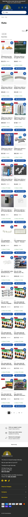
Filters (24, 31)
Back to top (14, 444)
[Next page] (21, 412)
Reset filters (4, 36)
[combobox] (14, 12)
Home (2, 17)
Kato (6, 17)
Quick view (11, 42)
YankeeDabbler (8, 513)
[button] (22, 7)
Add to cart (8, 68)
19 (19, 412)
